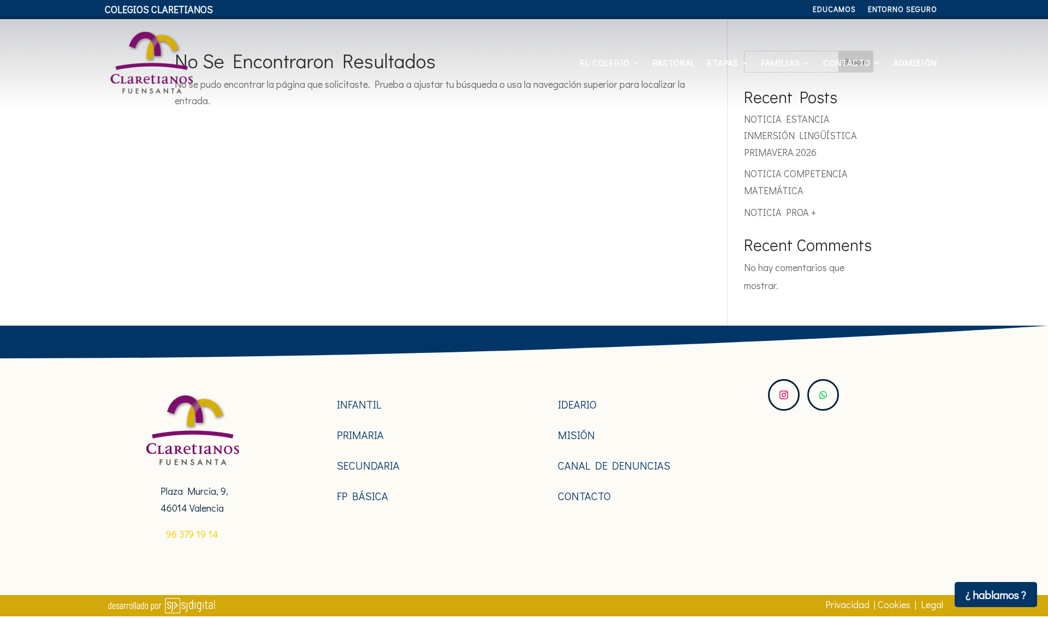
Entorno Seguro (902, 9)
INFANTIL (359, 404)
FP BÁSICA (362, 496)
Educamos (834, 9)
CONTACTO (847, 62)
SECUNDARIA (368, 465)
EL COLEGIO (605, 62)
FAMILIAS (780, 62)
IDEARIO (577, 404)
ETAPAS (723, 62)
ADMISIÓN (915, 62)
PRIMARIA (360, 435)
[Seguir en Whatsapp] (823, 395)
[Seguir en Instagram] (784, 395)
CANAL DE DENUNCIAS (614, 465)
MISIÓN (576, 435)
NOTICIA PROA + (780, 212)
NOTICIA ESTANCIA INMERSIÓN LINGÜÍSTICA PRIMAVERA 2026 (800, 135)
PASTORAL (674, 62)
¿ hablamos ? (996, 594)
